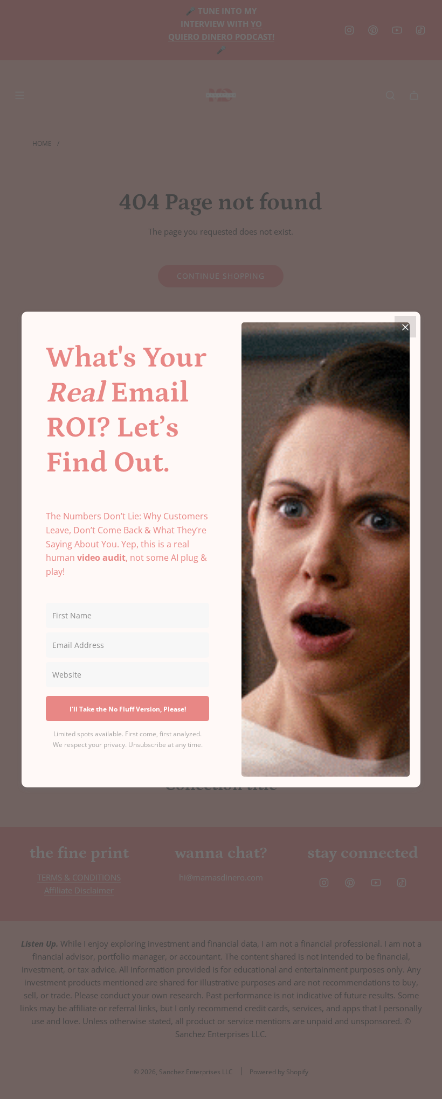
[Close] (405, 326)
